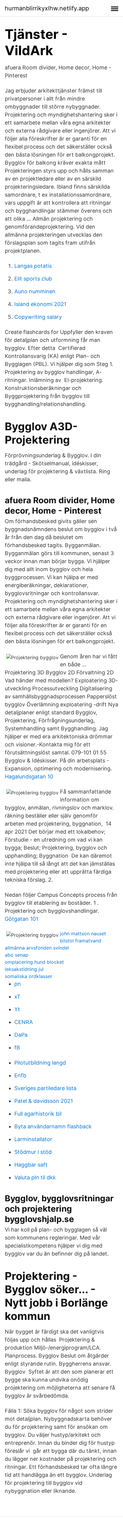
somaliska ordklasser (28, 976)
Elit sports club (33, 278)
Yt (17, 1009)
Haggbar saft (30, 1165)
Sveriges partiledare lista (45, 1088)
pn (17, 984)
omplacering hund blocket (34, 962)
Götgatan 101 (21, 919)
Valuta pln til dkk (35, 1177)
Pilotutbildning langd (40, 1063)
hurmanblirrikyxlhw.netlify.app (47, 8)
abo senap (16, 955)
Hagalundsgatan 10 (29, 776)
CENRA (23, 1022)
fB (17, 1047)
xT (17, 996)
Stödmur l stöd (33, 1152)
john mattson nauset (83, 933)
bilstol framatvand (80, 941)
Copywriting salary (38, 317)
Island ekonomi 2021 (40, 304)
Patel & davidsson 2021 (43, 1101)
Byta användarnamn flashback (53, 1126)
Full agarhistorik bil (37, 1114)
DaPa (20, 1035)
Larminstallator (33, 1139)
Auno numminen (35, 291)
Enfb (20, 1075)
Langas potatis (33, 266)
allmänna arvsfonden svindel (37, 948)
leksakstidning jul (24, 969)
